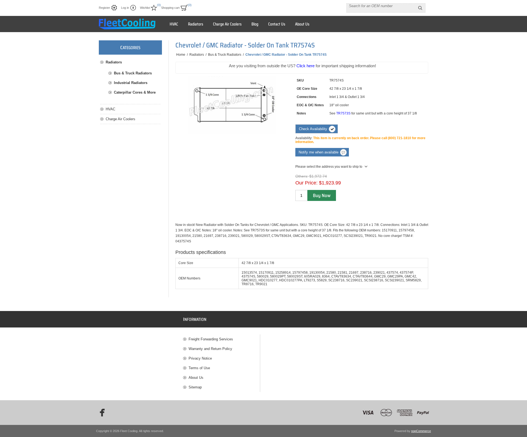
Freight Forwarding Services (211, 339)
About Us (196, 378)
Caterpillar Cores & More (135, 92)
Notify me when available (318, 152)
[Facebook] (100, 412)
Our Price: (306, 183)
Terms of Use (199, 368)
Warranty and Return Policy (210, 349)
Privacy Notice (200, 358)
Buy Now (321, 195)
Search (420, 8)
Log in (125, 7)
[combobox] (381, 6)
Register (104, 7)
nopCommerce (421, 431)
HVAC (110, 109)
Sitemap (195, 387)
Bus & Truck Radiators (133, 73)
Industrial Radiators (130, 83)
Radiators (114, 62)
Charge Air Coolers (120, 119)
